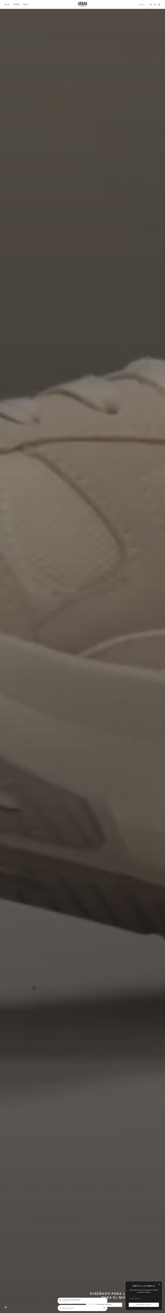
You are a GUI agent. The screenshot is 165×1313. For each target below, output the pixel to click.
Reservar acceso (143, 1305)
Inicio (7, 4)
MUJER (25, 4)
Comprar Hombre (104, 1305)
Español (142, 4)
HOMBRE (16, 4)
